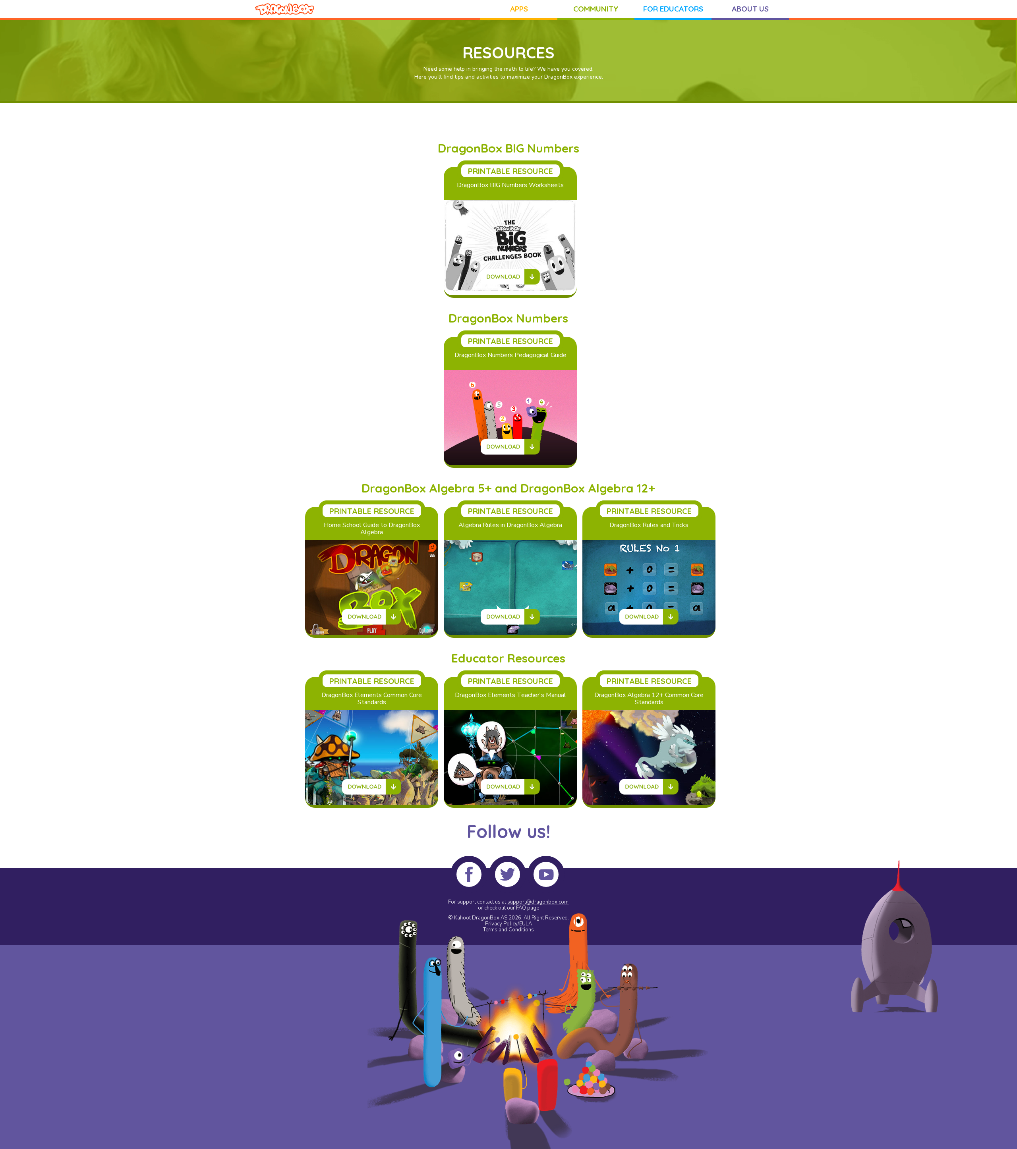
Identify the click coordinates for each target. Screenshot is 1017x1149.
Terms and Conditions (508, 929)
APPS (519, 9)
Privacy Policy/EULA (508, 923)
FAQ (521, 907)
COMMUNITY (596, 9)
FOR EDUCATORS (673, 9)
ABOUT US (750, 9)
